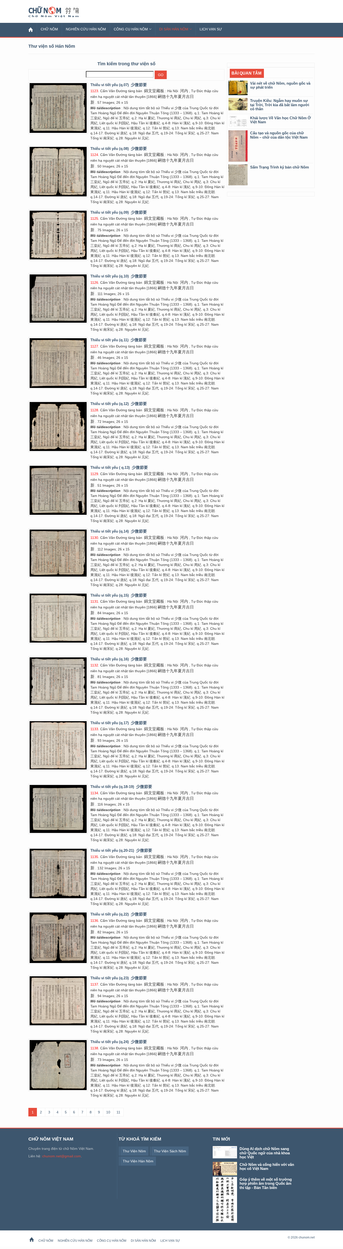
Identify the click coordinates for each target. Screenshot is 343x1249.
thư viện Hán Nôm (138, 1161)
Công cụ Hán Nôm (131, 29)
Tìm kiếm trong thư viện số (126, 63)
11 (118, 1112)
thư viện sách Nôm (170, 1151)
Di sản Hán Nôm (173, 29)
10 (108, 1112)
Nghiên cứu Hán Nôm (86, 29)
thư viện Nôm (134, 1151)
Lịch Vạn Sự (211, 29)
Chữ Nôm (59, 12)
